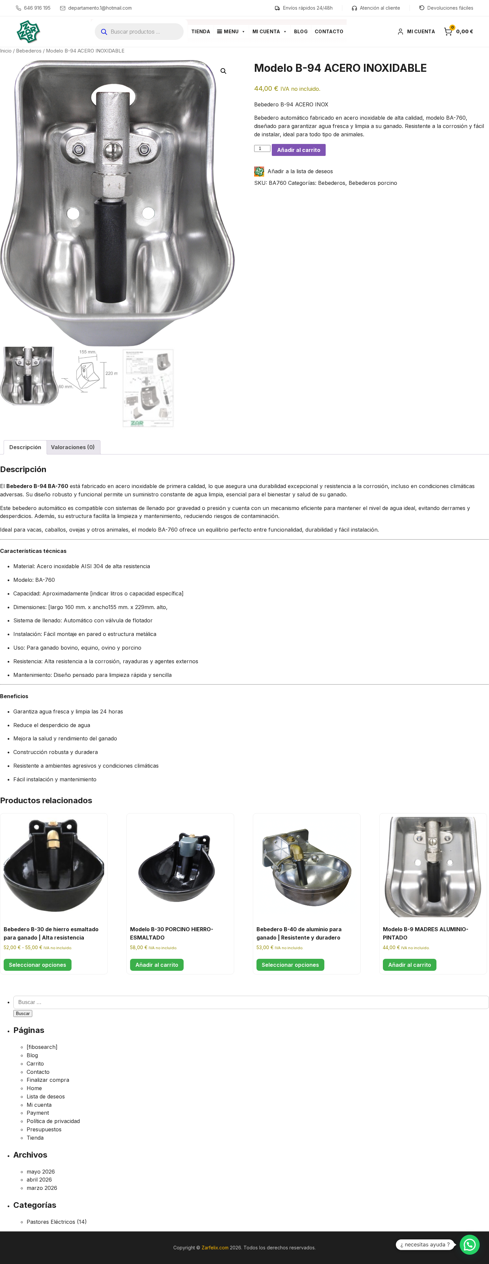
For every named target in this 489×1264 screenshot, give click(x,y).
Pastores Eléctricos (51, 1221)
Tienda (200, 31)
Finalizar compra (48, 1079)
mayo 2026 (41, 1171)
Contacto (329, 31)
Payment (38, 1112)
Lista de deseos (46, 1096)
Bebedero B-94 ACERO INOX (291, 104)
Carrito (35, 1063)
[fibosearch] (42, 1047)
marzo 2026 (42, 1188)
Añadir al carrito (298, 150)
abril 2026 (39, 1179)
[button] (224, 71)
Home (34, 1088)
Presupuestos (44, 1129)
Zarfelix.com (215, 1247)
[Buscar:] (251, 1002)
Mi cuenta (266, 31)
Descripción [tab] (25, 447)
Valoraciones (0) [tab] (73, 447)
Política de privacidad (53, 1121)
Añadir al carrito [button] (156, 964)
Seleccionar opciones (37, 964)
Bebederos (29, 51)
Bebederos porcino (373, 183)
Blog (301, 31)
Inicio (6, 51)
